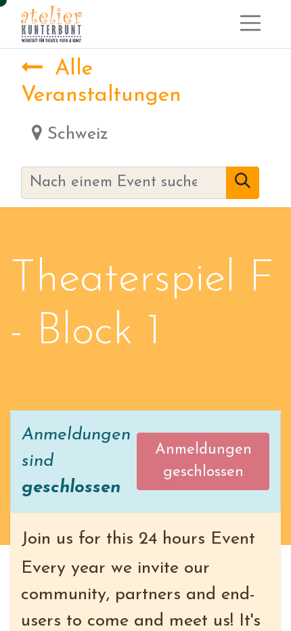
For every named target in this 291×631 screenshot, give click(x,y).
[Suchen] (242, 183)
